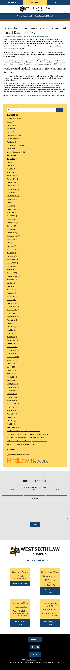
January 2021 (11, 384)
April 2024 (10, 253)
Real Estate (10, 142)
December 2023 (12, 266)
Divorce (9, 122)
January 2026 (11, 182)
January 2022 (11, 343)
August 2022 (11, 320)
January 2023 (11, 303)
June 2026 (10, 165)
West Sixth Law (17, 37)
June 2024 (10, 246)
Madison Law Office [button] (20, 583)
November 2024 (12, 229)
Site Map (20, 662)
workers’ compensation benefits (31, 95)
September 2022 (12, 317)
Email (35, 489)
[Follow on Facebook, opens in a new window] (32, 647)
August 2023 (11, 280)
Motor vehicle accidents (14, 135)
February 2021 (11, 380)
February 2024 (11, 259)
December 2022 (12, 306)
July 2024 (10, 243)
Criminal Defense (12, 118)
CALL (59, 3)
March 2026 (11, 176)
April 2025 (10, 212)
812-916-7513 (41, 560)
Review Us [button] (35, 639)
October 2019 (11, 407)
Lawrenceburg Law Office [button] (49, 623)
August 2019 (11, 414)
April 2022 (10, 333)
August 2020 (11, 400)
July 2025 (10, 202)
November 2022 (12, 310)
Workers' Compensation (40, 37)
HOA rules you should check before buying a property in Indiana (27, 441)
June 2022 (10, 327)
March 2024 (11, 256)
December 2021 (12, 347)
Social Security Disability (15, 145)
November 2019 (12, 404)
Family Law (10, 125)
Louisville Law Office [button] (20, 623)
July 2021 (10, 364)
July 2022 (10, 323)
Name (12, 489)
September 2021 (12, 357)
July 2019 (10, 417)
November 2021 (12, 350)
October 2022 (11, 313)
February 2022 (11, 340)
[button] (12, 2)
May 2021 (10, 370)
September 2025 (12, 196)
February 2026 (11, 179)
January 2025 (11, 223)
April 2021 (10, 374)
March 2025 (11, 216)
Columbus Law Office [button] (50, 591)
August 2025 (11, 199)
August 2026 (11, 159)
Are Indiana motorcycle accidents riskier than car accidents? (26, 437)
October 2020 (11, 394)
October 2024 (11, 233)
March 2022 (11, 337)
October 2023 (11, 273)
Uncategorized (11, 149)
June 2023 (10, 286)
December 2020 (12, 387)
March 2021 (11, 377)
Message (35, 498)
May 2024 (10, 249)
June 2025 (10, 206)
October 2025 (11, 192)
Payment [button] (35, 654)
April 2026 (10, 172)
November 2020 (12, 390)
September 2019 (12, 410)
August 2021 (11, 360)
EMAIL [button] (36, 3)
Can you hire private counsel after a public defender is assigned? (27, 434)
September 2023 (12, 276)
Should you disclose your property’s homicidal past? (23, 431)
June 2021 (10, 367)
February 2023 (11, 300)
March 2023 (11, 296)
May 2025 (10, 209)
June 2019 (10, 421)
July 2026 (10, 162)
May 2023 (10, 290)
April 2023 (10, 293)
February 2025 (11, 219)
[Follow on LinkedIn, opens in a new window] (37, 647)
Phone (57, 489)
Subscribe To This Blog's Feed (19, 455)
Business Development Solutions (43, 662)
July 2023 (10, 283)
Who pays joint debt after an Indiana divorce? (21, 444)
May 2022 (10, 330)
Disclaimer (13, 662)
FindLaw (57, 662)
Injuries (9, 132)
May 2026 (10, 169)
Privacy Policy (28, 662)
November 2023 (12, 270)
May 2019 (10, 424)
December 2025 (12, 186)
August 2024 (11, 239)
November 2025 (12, 189)
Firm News (10, 128)
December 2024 (12, 226)
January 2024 (11, 263)
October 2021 (11, 353)
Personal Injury (12, 139)
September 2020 (12, 397)
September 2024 (12, 236)
